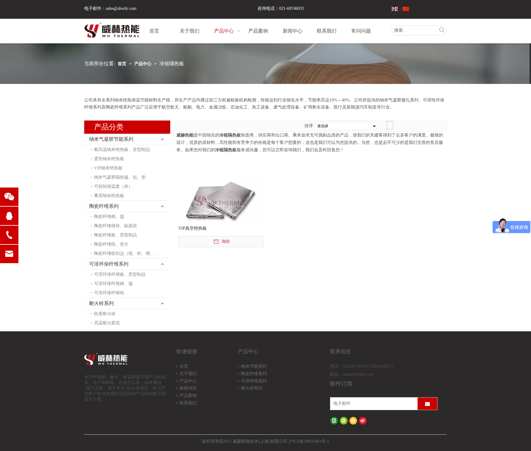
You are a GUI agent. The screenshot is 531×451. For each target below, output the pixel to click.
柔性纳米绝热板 (109, 158)
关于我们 (188, 373)
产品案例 (188, 395)
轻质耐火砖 (105, 313)
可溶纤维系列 (254, 381)
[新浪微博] (363, 420)
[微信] (344, 420)
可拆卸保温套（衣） (113, 186)
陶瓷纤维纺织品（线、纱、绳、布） (128, 253)
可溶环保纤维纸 (109, 293)
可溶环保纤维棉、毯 (113, 283)
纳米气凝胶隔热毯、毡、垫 (120, 177)
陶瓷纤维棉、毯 (109, 216)
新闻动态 (188, 388)
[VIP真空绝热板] (220, 200)
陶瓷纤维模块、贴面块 (115, 226)
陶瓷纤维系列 (104, 206)
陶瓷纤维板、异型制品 (115, 235)
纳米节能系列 (254, 366)
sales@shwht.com (121, 8)
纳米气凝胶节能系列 (111, 139)
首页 (183, 366)
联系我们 (188, 403)
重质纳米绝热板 (109, 195)
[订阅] (427, 403)
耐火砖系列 (101, 303)
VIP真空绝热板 (192, 228)
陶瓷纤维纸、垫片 (111, 244)
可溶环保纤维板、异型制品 (120, 274)
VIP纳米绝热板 (108, 168)
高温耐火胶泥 (107, 323)
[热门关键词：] (441, 30)
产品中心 (188, 381)
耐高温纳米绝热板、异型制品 (122, 149)
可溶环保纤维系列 (108, 264)
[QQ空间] (353, 420)
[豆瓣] (334, 420)
